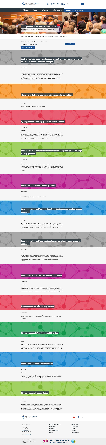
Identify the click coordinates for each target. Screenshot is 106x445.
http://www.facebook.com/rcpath (78, 417)
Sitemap (73, 428)
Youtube (74, 417)
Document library (79, 10)
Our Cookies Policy (52, 428)
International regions (53, 4)
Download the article (70, 44)
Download (81, 36)
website (35, 44)
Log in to (63, 4)
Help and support (74, 426)
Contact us (51, 432)
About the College (69, 10)
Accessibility (73, 430)
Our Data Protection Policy (54, 430)
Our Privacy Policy (52, 426)
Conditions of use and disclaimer (55, 424)
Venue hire (58, 4)
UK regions (48, 4)
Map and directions (75, 432)
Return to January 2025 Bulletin (28, 47)
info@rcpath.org (28, 434)
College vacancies (74, 424)
